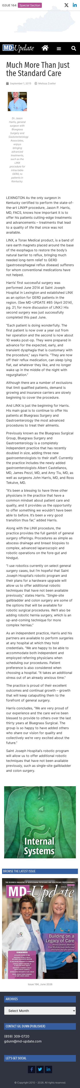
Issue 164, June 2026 (40, 984)
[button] (58, 48)
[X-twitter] (66, 5)
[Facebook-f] (31, 1069)
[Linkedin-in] (75, 5)
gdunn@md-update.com (23, 1041)
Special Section (29, 5)
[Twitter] (40, 1069)
